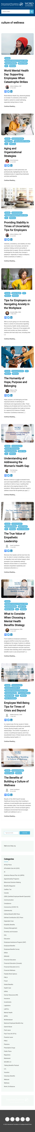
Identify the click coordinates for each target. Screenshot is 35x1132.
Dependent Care (9, 921)
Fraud (5, 981)
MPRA (6, 1016)
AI (4, 872)
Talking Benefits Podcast (21, 141)
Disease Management (10, 928)
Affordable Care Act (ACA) (12, 868)
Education (7, 938)
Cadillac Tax (7, 889)
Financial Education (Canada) (13, 963)
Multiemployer (8, 1019)
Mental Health (23, 63)
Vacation (6, 1072)
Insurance (7, 998)
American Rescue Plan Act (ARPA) (14, 875)
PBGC (5, 1041)
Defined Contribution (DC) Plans (13, 917)
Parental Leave (8, 1037)
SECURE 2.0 (7, 1062)
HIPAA (6, 991)
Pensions (7, 1044)
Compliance (7, 903)
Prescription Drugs (9, 1048)
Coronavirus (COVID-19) (12, 688)
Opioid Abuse (8, 1026)
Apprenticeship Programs (11, 879)
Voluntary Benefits (9, 1076)
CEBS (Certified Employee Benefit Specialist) (17, 896)
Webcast (7, 296)
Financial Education (10, 960)
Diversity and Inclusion (12, 448)
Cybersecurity (8, 910)
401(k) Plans (8, 865)
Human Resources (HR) (11, 995)
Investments (7, 1002)
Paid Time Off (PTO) (10, 1034)
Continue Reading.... (10, 106)
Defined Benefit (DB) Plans (12, 914)
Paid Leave (7, 1030)
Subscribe (24, 832)
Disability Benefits (9, 924)
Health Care (8, 141)
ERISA (6, 953)
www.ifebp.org (11, 846)
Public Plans (7, 1051)
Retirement (7, 1058)
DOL (5, 935)
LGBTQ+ (6, 1009)
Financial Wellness (24, 693)
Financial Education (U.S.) (12, 967)
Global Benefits (8, 984)
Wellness (12, 66)
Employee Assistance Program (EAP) (16, 61)
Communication (17, 212)
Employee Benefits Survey (11, 949)
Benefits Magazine (9, 886)
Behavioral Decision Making (12, 882)
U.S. (6, 66)
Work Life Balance (23, 529)
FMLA (6, 977)
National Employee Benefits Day (13, 1023)
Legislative (7, 1005)
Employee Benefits (10, 63)
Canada (7, 58)
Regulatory (7, 1055)
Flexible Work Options (10, 974)
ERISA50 (6, 956)
